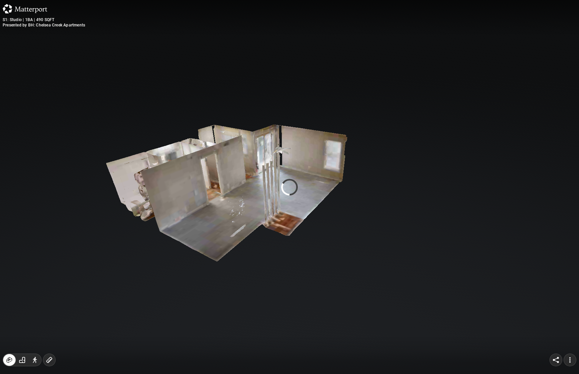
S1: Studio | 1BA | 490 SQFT (28, 19)
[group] (22, 360)
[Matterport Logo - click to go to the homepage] (25, 9)
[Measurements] (49, 360)
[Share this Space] (556, 360)
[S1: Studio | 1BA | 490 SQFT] (289, 187)
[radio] (9, 360)
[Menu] (570, 360)
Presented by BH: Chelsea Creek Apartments (44, 25)
